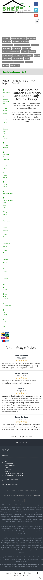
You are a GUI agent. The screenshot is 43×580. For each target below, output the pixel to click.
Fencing (5, 278)
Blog (13, 490)
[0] (37, 25)
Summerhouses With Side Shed (6, 203)
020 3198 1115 (23, 6)
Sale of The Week (5, 110)
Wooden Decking (5, 229)
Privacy (20, 501)
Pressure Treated (6, 146)
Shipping (29, 495)
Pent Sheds (5, 236)
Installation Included (11, 72)
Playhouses (6, 221)
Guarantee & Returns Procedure (13, 495)
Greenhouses (6, 305)
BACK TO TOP (20, 442)
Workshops (6, 92)
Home (7, 490)
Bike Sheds (5, 252)
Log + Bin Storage (5, 296)
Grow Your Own (4, 324)
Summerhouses (6, 193)
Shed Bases (5, 313)
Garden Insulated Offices (6, 101)
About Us (20, 490)
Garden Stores (5, 261)
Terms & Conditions (31, 490)
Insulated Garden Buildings (6, 157)
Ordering (37, 495)
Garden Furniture (6, 270)
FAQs (14, 501)
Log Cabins (5, 213)
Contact (28, 501)
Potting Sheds (5, 185)
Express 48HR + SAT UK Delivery (5, 133)
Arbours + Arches (5, 287)
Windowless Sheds (6, 245)
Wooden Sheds (5, 121)
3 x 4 (24, 72)
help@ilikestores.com (11, 484)
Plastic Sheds (5, 176)
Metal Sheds (5, 167)
